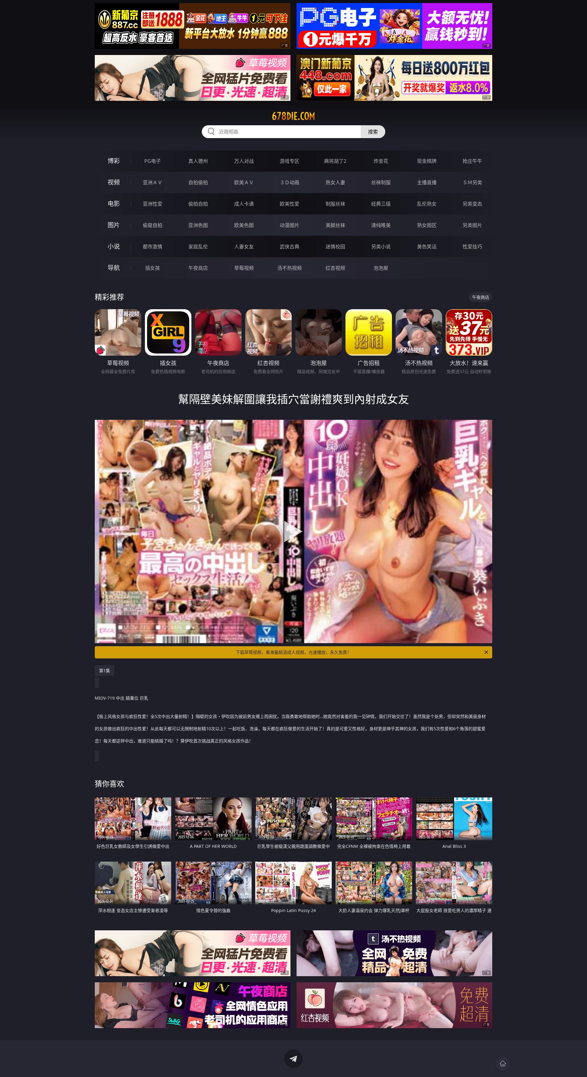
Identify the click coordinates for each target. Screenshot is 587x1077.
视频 (114, 182)
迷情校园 (335, 246)
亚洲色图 (198, 225)
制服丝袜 (335, 203)
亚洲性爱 (152, 203)
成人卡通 (244, 203)
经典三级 (381, 203)
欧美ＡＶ (244, 182)
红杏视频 (335, 268)
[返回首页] (502, 1063)
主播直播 (427, 182)
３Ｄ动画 (289, 182)
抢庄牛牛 (472, 161)
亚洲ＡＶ (152, 182)
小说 (114, 246)
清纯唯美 (381, 225)
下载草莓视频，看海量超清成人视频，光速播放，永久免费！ (293, 652)
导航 (114, 268)
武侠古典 (289, 246)
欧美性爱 (289, 203)
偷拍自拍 (198, 203)
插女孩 (152, 268)
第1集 (104, 670)
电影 (114, 204)
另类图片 (472, 225)
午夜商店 (198, 268)
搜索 (373, 131)
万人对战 (244, 161)
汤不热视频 (289, 268)
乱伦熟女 (427, 203)
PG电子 (152, 161)
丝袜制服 (381, 182)
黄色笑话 (427, 246)
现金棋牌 (427, 161)
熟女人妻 (335, 182)
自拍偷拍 (198, 182)
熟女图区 (427, 225)
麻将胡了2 (335, 161)
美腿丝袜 (335, 225)
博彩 (114, 161)
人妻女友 (244, 246)
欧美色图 (244, 225)
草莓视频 (244, 268)
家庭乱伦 (198, 246)
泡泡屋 (381, 268)
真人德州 (198, 161)
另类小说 (381, 246)
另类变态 (472, 203)
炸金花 (381, 161)
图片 (114, 225)
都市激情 (152, 246)
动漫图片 (289, 225)
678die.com (293, 116)
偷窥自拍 (152, 225)
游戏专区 (289, 161)
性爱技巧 (472, 246)
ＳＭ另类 (472, 182)
